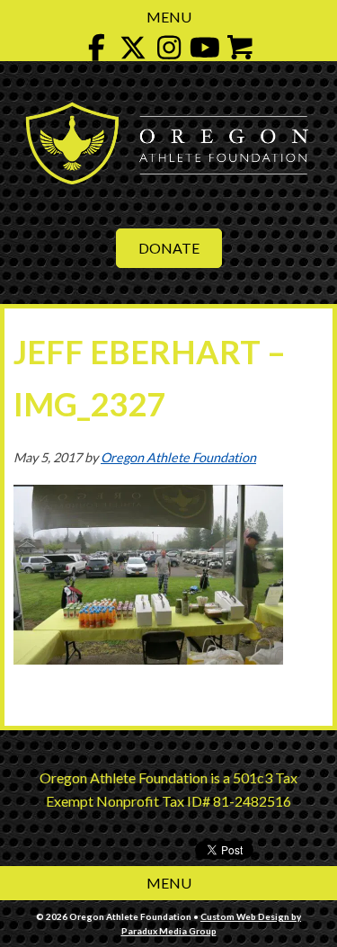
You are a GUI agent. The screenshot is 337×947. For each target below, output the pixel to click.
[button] (97, 47)
